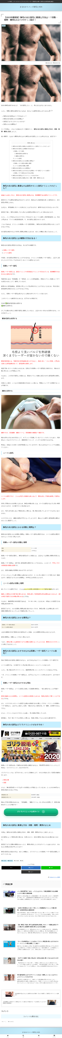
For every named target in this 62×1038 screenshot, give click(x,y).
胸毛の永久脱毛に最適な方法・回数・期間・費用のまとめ (28, 178)
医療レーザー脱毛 (19, 151)
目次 (28, 143)
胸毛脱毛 (11, 860)
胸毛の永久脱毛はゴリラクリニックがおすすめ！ (26, 175)
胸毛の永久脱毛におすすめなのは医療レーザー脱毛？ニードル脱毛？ (31, 170)
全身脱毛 (5, 860)
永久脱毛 (17, 860)
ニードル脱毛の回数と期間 (21, 165)
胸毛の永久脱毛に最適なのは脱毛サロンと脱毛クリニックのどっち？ (31, 146)
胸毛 (22, 860)
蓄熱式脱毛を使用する (22, 153)
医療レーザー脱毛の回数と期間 (22, 163)
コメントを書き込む (31, 1016)
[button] (31, 872)
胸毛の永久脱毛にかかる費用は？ (22, 168)
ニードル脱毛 (18, 158)
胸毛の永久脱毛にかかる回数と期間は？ (24, 161)
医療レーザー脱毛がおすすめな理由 (24, 173)
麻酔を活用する (20, 156)
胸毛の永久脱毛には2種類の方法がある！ (24, 148)
